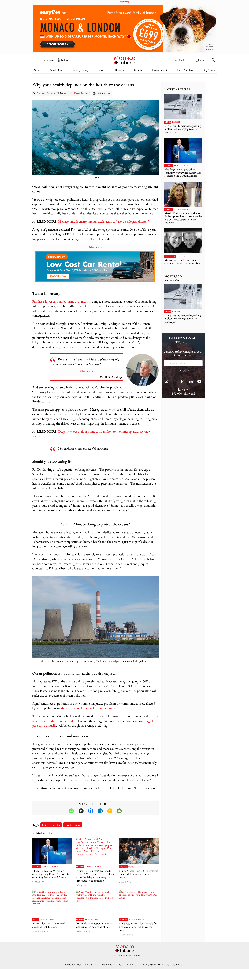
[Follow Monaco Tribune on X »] (167, 382)
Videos (50, 60)
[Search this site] (213, 60)
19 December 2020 (80, 93)
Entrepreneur (181, 209)
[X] (81, 810)
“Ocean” (139, 788)
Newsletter (183, 60)
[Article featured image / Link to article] (52, 851)
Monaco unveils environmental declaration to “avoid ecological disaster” (103, 221)
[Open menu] (35, 58)
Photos (80, 867)
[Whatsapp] (71, 810)
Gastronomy (183, 256)
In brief (37, 867)
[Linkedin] (100, 810)
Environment (159, 70)
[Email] (119, 810)
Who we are (73, 964)
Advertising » (95, 247)
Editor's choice (51, 825)
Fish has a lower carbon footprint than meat (59, 301)
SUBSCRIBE (183, 370)
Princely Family (80, 70)
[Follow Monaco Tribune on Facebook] (175, 382)
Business (119, 70)
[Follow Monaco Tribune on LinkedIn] (191, 382)
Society (138, 70)
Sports (102, 70)
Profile (169, 209)
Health (176, 122)
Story (36, 920)
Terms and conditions (99, 964)
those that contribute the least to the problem (89, 708)
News (37, 70)
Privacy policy (128, 964)
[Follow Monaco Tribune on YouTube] (199, 382)
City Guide (209, 70)
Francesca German (46, 93)
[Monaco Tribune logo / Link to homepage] (124, 59)
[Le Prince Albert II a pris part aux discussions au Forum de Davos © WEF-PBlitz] (139, 903)
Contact (178, 964)
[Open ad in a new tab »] (124, 29)
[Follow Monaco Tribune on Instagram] (183, 382)
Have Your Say (185, 70)
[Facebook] (90, 810)
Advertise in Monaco (154, 964)
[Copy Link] (109, 810)
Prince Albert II (50, 867)
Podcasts (65, 60)
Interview (170, 256)
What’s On (56, 70)
